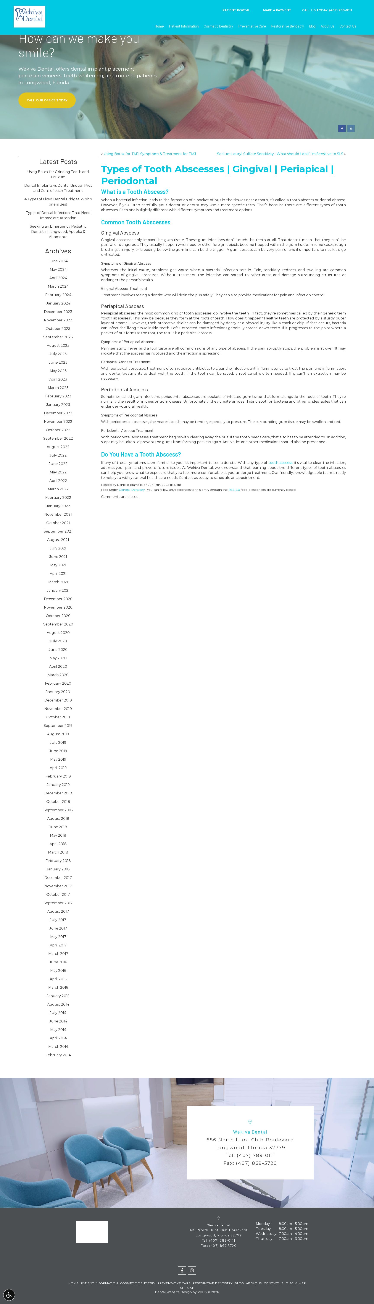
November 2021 (58, 514)
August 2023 (58, 345)
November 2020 (58, 607)
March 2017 (58, 954)
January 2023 (58, 405)
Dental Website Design (173, 1292)
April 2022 (58, 481)
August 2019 (58, 734)
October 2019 (58, 717)
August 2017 (58, 911)
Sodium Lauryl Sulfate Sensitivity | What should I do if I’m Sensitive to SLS (280, 154)
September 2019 (58, 726)
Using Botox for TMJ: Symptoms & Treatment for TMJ (150, 154)
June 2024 (58, 261)
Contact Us (348, 26)
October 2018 (58, 802)
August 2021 (58, 540)
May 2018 (58, 835)
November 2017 (58, 886)
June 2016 (58, 962)
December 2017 (58, 878)
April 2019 (58, 768)
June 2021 (58, 557)
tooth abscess (281, 463)
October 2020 (58, 616)
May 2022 (58, 472)
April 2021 (58, 574)
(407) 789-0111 (256, 1155)
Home (159, 26)
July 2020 (58, 641)
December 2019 (58, 700)
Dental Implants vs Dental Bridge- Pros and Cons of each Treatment (58, 188)
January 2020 (58, 692)
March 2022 (58, 489)
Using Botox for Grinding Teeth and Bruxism (58, 174)
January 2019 (58, 785)
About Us (327, 26)
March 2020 (58, 675)
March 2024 (58, 286)
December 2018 (58, 793)
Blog (312, 26)
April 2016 (58, 979)
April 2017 (58, 945)
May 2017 (58, 937)
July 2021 (58, 548)
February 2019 (58, 776)
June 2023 (58, 362)
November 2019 (58, 709)
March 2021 (58, 582)
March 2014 (58, 1047)
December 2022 (58, 413)
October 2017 (58, 895)
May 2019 (58, 759)
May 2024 (58, 269)
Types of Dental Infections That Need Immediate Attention (58, 215)
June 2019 (58, 751)
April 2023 (58, 379)
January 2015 (58, 996)
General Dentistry (132, 489)
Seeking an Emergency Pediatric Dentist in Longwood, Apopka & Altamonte (58, 231)
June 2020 (58, 650)
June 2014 (58, 1021)
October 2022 (58, 430)
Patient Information (184, 26)
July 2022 (58, 455)
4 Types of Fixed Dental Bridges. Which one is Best (58, 201)
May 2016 (58, 971)
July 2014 (58, 1013)
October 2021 (58, 523)
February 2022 (58, 498)
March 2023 (58, 388)
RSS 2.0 (234, 489)
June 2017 (58, 928)
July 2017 (58, 920)
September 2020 (58, 624)
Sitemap (187, 1287)
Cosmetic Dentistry (218, 26)
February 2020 (58, 683)
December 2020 (58, 599)
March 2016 (58, 987)
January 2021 (58, 590)
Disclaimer (296, 1283)
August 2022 (58, 447)
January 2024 (58, 303)
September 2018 (58, 810)
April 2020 (58, 666)
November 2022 (58, 422)
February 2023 (58, 396)
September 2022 (58, 438)
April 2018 (58, 844)
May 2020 (58, 658)
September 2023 (58, 337)
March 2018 (58, 852)
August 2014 (58, 1004)
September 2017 (58, 903)
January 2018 (58, 869)
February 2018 (58, 861)
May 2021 (58, 565)
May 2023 (58, 371)
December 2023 (58, 312)
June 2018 (58, 827)
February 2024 (58, 295)
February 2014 (58, 1055)
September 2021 (58, 531)
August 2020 (58, 633)
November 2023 (58, 320)
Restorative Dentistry (287, 26)
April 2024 (58, 278)
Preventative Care (252, 26)
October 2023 (58, 329)
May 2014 (58, 1030)
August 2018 (58, 818)
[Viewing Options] (9, 1295)
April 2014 (58, 1038)
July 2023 (58, 354)
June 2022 (58, 464)
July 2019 (58, 742)
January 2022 (58, 506)
